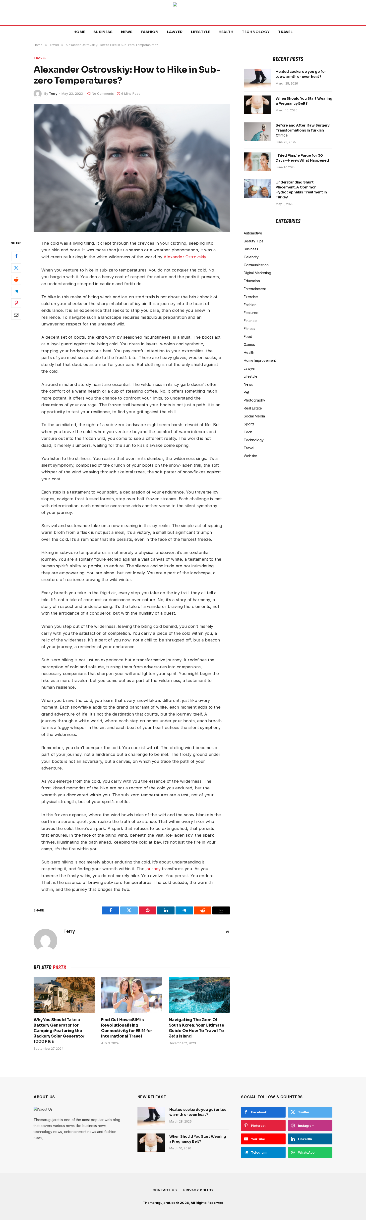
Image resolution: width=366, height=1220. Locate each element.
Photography (254, 400)
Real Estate (253, 408)
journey (153, 868)
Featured (251, 313)
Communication (256, 265)
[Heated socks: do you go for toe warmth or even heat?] (257, 78)
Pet (246, 392)
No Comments (103, 93)
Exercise (251, 297)
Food (248, 336)
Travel (285, 32)
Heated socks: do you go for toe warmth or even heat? (301, 74)
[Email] (16, 314)
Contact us (165, 1190)
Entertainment (255, 289)
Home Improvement (260, 360)
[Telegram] (16, 291)
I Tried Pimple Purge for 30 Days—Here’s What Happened (302, 158)
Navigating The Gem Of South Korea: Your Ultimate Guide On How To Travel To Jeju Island (196, 1028)
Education (252, 281)
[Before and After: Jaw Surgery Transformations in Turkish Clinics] (257, 131)
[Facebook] (16, 256)
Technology (256, 32)
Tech (248, 432)
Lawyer (175, 32)
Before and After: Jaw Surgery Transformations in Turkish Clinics (303, 130)
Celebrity (251, 257)
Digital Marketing (257, 273)
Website (250, 456)
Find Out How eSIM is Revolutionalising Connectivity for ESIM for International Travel (126, 1028)
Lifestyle (200, 32)
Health (226, 32)
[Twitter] (16, 268)
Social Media (254, 416)
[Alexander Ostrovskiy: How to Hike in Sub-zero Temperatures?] (132, 168)
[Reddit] (16, 279)
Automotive (253, 233)
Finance (250, 320)
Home (79, 32)
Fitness (249, 328)
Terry (53, 93)
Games (249, 344)
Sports (249, 424)
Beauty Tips (253, 241)
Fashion (150, 32)
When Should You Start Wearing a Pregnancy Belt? (304, 101)
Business (103, 32)
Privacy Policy (198, 1190)
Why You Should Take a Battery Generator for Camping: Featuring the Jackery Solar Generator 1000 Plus (59, 1030)
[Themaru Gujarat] (183, 12)
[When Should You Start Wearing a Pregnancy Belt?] (257, 104)
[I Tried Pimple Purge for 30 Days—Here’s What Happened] (257, 161)
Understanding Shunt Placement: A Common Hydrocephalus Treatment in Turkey (301, 189)
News (126, 32)
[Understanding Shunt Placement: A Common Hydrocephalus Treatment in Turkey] (257, 188)
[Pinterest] (16, 303)
